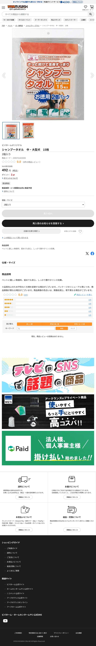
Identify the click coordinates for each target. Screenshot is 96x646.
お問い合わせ (54, 636)
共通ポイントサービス (47, 2)
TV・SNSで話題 (9, 20)
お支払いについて (14, 561)
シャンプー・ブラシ (32, 25)
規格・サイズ (7, 200)
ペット (10, 25)
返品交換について (14, 566)
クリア (72, 328)
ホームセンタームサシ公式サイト (20, 589)
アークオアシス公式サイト (17, 598)
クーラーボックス (41, 20)
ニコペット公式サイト (15, 593)
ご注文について (13, 557)
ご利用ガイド (12, 548)
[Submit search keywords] (91, 14)
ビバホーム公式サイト (15, 584)
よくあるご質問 (13, 570)
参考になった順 (79, 324)
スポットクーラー (71, 20)
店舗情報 (40, 636)
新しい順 (29, 324)
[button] (4, 75)
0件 (25, 294)
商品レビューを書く (84, 294)
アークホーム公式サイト (16, 607)
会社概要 (79, 633)
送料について (9, 191)
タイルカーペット (24, 20)
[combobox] (45, 14)
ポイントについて (11, 178)
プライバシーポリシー (61, 633)
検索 (61, 328)
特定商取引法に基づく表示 (38, 633)
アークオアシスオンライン (17, 602)
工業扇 (83, 20)
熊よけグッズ (55, 20)
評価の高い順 (54, 324)
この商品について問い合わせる (16, 237)
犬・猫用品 (19, 25)
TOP (3, 25)
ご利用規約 (18, 633)
